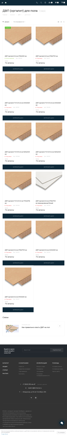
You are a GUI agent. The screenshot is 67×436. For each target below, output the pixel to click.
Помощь (55, 363)
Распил (5, 373)
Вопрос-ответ (41, 366)
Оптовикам (40, 371)
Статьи (5, 370)
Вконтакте (31, 398)
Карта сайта (56, 371)
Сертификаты (23, 371)
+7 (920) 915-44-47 (29, 384)
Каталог (6, 363)
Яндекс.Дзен (36, 398)
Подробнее (4, 434)
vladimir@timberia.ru (35, 388)
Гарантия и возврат (24, 369)
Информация (42, 363)
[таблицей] (64, 21)
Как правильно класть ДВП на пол (36, 327)
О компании (23, 363)
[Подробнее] (59, 326)
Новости (21, 366)
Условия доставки (57, 369)
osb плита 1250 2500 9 (9, 426)
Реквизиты (40, 369)
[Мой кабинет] (45, 3)
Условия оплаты (57, 366)
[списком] (61, 21)
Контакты (21, 373)
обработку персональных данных (13, 424)
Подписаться (57, 350)
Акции (5, 366)
